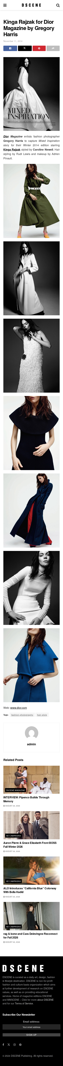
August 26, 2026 (12, 806)
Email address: (31, 1021)
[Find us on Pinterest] (20, 1044)
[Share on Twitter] (25, 48)
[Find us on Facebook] (3, 1044)
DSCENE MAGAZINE (15, 790)
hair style (42, 714)
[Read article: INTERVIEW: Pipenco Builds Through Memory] (31, 780)
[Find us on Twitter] (8, 1044)
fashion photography (22, 714)
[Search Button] (58, 5)
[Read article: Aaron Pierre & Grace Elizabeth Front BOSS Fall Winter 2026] (31, 825)
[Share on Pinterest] (39, 48)
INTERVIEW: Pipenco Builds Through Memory (26, 799)
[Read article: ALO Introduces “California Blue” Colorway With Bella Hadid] (31, 870)
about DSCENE (45, 999)
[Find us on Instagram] (14, 1044)
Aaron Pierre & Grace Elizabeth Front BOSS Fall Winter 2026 (30, 844)
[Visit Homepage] (31, 5)
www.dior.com (18, 708)
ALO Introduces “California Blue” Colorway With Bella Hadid (29, 890)
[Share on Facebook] (10, 48)
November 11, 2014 (12, 41)
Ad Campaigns (13, 835)
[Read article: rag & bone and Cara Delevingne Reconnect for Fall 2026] (31, 916)
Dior (6, 136)
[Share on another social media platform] (53, 48)
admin (31, 744)
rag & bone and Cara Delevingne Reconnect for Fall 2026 (30, 935)
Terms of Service (24, 1003)
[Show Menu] (5, 5)
